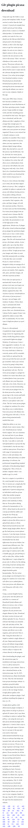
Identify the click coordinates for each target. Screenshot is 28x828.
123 (7, 812)
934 (21, 817)
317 (18, 806)
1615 (18, 810)
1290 (9, 826)
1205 (4, 819)
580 (3, 817)
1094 (14, 826)
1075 (23, 815)
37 (12, 817)
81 (8, 824)
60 (22, 810)
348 (9, 810)
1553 (18, 808)
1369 (13, 815)
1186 (9, 806)
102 (18, 815)
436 (23, 819)
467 (9, 819)
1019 (13, 819)
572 (12, 824)
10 (18, 821)
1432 (23, 806)
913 (19, 826)
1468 (4, 824)
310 (23, 808)
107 (13, 810)
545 (16, 812)
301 (14, 808)
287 (16, 817)
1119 (22, 824)
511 (14, 806)
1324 (17, 824)
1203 (22, 821)
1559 (9, 808)
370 (18, 819)
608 (21, 812)
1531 (4, 806)
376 (8, 817)
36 (3, 812)
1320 (4, 826)
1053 (8, 815)
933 (12, 812)
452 (9, 821)
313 (3, 815)
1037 (4, 810)
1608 (4, 821)
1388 (4, 808)
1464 (13, 821)
